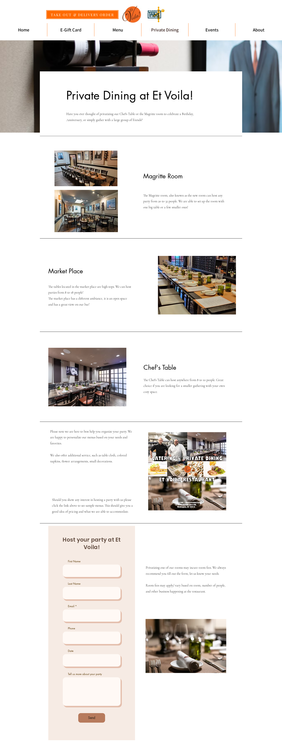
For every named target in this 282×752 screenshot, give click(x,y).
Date (70, 651)
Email (71, 606)
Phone (71, 628)
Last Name (74, 583)
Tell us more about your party (85, 674)
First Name (74, 561)
